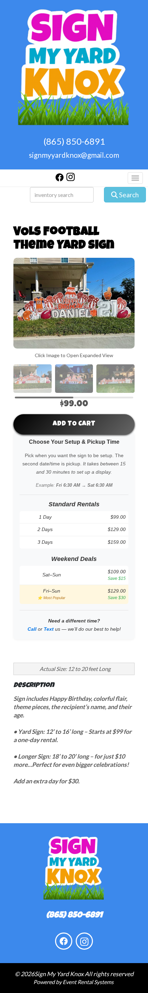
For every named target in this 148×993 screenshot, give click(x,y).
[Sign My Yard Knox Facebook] (59, 179)
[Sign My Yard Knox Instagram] (70, 179)
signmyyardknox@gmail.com (74, 155)
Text (49, 629)
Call (32, 629)
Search (128, 195)
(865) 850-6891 (74, 141)
